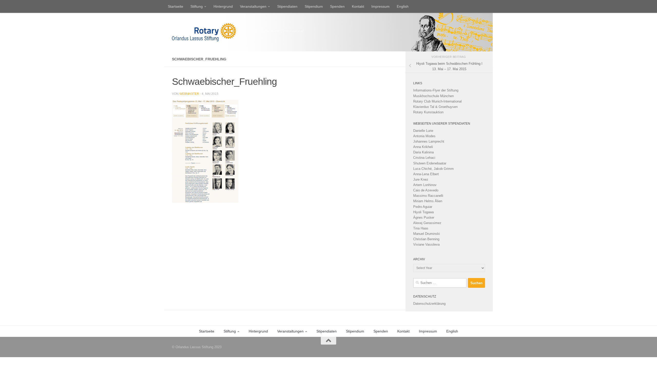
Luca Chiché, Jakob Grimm (433, 169)
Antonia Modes (424, 136)
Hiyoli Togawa (423, 212)
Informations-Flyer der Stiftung (435, 90)
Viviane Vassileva (426, 244)
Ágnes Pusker (423, 217)
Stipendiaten (287, 6)
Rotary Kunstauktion (428, 112)
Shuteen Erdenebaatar (429, 163)
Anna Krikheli (423, 147)
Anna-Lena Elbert (426, 174)
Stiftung (196, 6)
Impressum (380, 6)
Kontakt (358, 6)
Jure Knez (420, 179)
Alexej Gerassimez (427, 223)
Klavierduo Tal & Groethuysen (435, 107)
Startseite (175, 6)
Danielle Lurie (423, 131)
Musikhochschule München (433, 96)
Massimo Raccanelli (428, 196)
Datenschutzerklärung (429, 304)
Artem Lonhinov (425, 185)
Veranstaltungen (253, 6)
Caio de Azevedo (425, 190)
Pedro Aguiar (422, 207)
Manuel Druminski (426, 234)
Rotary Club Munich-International (437, 101)
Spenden (337, 6)
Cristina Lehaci (424, 158)
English (403, 6)
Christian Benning (426, 239)
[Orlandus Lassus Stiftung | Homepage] (204, 32)
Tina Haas (420, 228)
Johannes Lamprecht (428, 141)
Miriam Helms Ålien (427, 201)
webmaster (189, 94)
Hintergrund (223, 6)
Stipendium (314, 6)
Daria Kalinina (423, 152)
